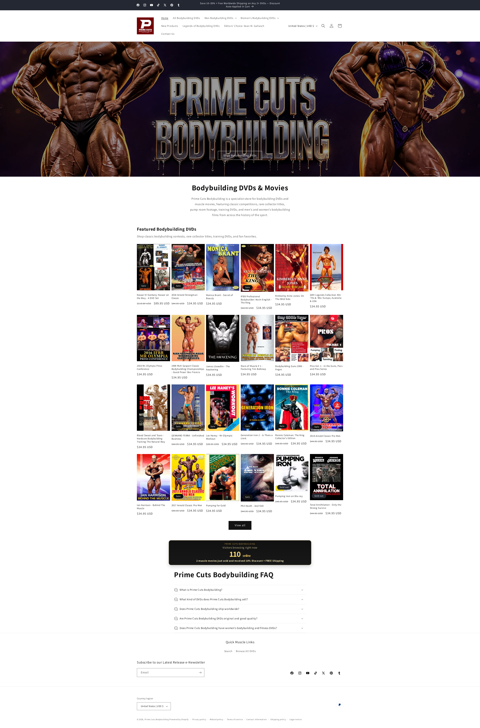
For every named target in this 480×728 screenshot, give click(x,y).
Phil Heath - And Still (252, 505)
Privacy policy (199, 719)
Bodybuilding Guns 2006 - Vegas (289, 368)
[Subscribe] (200, 672)
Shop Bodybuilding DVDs (240, 155)
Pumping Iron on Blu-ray (289, 496)
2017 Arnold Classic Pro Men (187, 505)
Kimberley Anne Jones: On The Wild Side (289, 297)
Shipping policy (278, 719)
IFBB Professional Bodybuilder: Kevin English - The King (256, 299)
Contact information (256, 719)
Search (228, 651)
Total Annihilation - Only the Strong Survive (325, 506)
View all (240, 525)
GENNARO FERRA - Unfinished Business (188, 437)
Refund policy (216, 719)
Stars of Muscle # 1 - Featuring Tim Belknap (253, 368)
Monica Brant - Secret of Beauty (219, 297)
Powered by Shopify (179, 719)
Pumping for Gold (216, 505)
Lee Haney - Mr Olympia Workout (219, 437)
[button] (220, 18)
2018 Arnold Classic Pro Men (325, 436)
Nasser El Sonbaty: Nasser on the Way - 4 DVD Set (153, 296)
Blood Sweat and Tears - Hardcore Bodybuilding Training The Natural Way (151, 438)
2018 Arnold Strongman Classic (185, 296)
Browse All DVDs (246, 651)
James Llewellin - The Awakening (218, 368)
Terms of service (235, 719)
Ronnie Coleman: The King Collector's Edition (289, 437)
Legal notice (296, 719)
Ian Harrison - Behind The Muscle (151, 507)
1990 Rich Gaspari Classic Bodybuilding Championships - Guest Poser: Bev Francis (188, 369)
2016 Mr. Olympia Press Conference (149, 367)
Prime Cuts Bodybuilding (157, 719)
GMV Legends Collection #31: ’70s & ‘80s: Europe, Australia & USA (326, 298)
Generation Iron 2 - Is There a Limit (257, 437)
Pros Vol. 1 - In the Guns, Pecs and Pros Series (326, 368)
